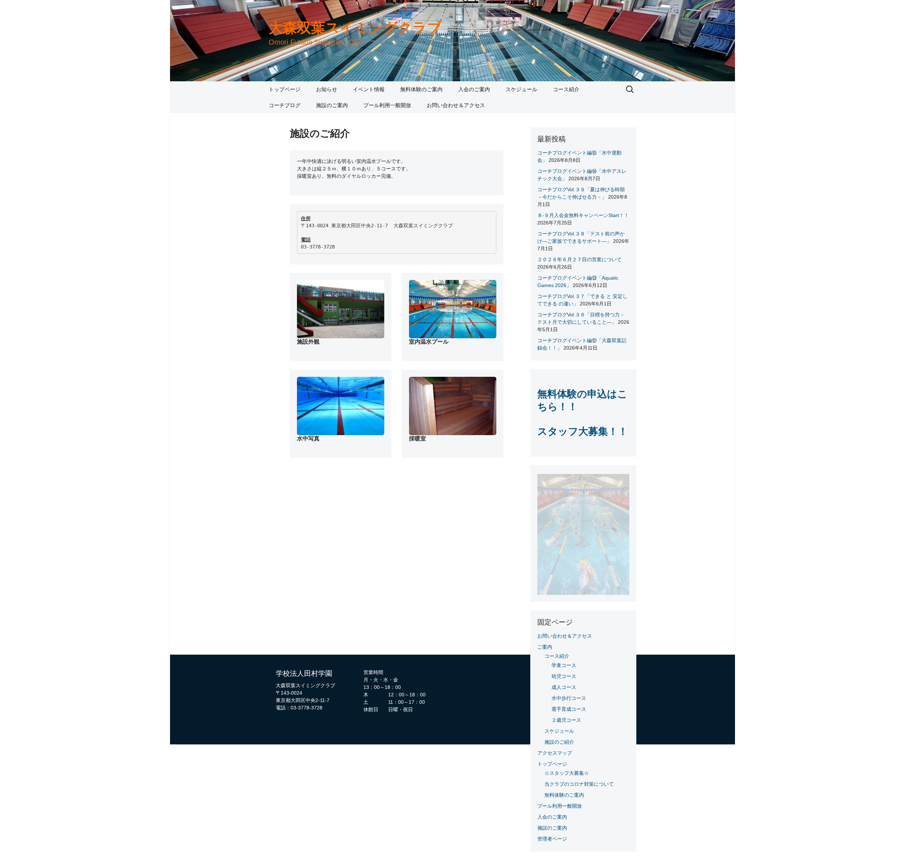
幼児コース (563, 676)
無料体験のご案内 (421, 89)
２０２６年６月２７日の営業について (579, 259)
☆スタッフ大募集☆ (566, 773)
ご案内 (544, 647)
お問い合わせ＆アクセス (456, 105)
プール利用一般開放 (387, 105)
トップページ (284, 89)
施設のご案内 (332, 105)
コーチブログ (284, 105)
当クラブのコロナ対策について (579, 784)
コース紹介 (566, 89)
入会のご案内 (474, 89)
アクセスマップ (554, 753)
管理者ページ (552, 839)
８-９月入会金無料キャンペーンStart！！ (583, 215)
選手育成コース (568, 709)
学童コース (563, 665)
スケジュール (521, 89)
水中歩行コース (568, 698)
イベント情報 (369, 89)
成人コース (563, 687)
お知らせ (326, 89)
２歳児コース (566, 720)
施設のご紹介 (559, 742)
